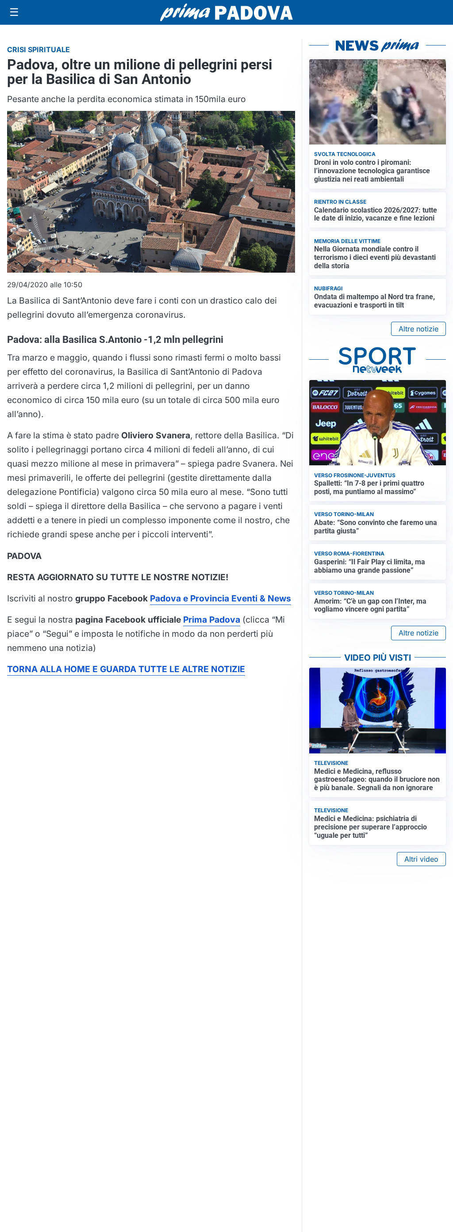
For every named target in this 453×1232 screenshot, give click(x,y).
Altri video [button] (421, 859)
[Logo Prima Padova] (226, 12)
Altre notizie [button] (418, 328)
